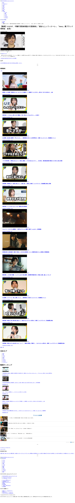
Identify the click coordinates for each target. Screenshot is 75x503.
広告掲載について (5, 481)
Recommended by (68, 442)
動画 (3, 10)
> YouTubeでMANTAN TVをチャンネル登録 (8, 58)
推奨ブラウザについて (6, 482)
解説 (3, 2)
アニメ (3, 4)
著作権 (3, 483)
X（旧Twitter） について (6, 478)
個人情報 (4, 484)
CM (3, 354)
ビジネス (6, 17)
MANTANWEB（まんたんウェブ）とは (9, 476)
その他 (3, 11)
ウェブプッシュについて (6, 477)
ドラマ (3, 355)
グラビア (6, 16)
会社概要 (4, 486)
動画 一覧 (2, 347)
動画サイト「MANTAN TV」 (7, 490)
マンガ (5, 12)
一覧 (1, 70)
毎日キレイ (4, 491)
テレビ (5, 14)
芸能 (5, 13)
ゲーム (5, 15)
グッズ (3, 9)
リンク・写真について (6, 480)
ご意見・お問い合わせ (6, 485)
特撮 (3, 357)
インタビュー (4, 3)
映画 (3, 8)
